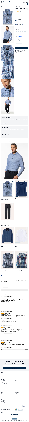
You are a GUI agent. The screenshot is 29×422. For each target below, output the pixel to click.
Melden (11, 296)
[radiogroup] (21, 20)
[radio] (16, 20)
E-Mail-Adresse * (5, 365)
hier (26, 281)
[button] (27, 349)
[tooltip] (3, 276)
